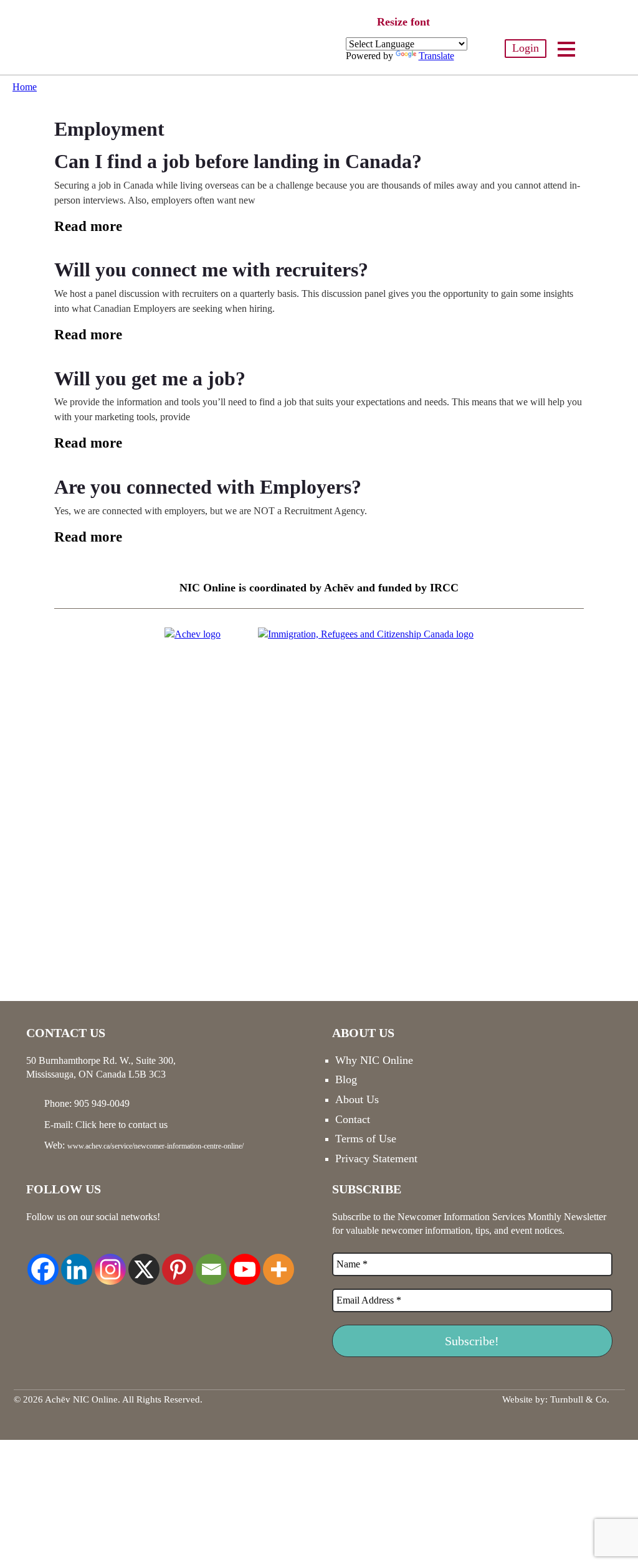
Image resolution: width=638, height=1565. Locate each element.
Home (24, 87)
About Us (357, 1099)
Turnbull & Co (578, 1399)
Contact (352, 1119)
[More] (278, 1262)
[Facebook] (43, 1262)
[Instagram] (110, 1262)
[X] (144, 1262)
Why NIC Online (374, 1060)
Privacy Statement (376, 1158)
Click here (95, 1124)
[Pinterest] (177, 1262)
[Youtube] (244, 1262)
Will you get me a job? (149, 378)
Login (525, 48)
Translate (436, 55)
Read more (88, 226)
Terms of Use (365, 1138)
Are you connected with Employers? (207, 487)
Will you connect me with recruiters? (211, 269)
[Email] (211, 1262)
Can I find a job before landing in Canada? (238, 161)
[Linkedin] (76, 1262)
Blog (346, 1079)
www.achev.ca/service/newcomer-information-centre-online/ (155, 1146)
